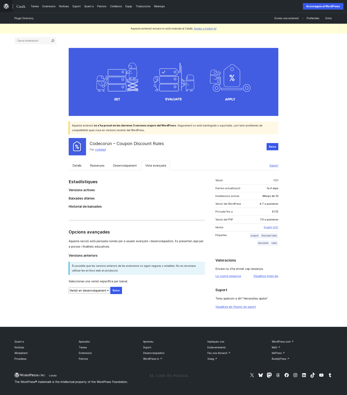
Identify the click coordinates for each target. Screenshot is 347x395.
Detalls (77, 165)
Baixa (272, 146)
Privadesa (20, 358)
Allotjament (21, 352)
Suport (273, 165)
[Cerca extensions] (52, 40)
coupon (254, 235)
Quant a (19, 341)
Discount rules (269, 235)
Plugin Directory (24, 18)
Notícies (19, 347)
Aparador (84, 341)
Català (53, 375)
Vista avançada (155, 165)
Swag (212, 358)
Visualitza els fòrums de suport (235, 307)
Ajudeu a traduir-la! (205, 28)
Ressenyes (97, 165)
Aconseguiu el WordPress (323, 6)
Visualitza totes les (265, 276)
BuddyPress (280, 358)
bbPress (278, 352)
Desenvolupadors (153, 352)
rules (274, 243)
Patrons (83, 358)
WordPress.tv (152, 358)
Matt (276, 347)
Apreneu (148, 341)
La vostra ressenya (228, 276)
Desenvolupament (125, 165)
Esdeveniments (216, 347)
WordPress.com (283, 341)
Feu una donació (218, 352)
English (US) (271, 227)
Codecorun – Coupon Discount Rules (127, 143)
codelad (100, 149)
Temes (83, 347)
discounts (263, 243)
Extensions (85, 352)
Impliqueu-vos (215, 341)
